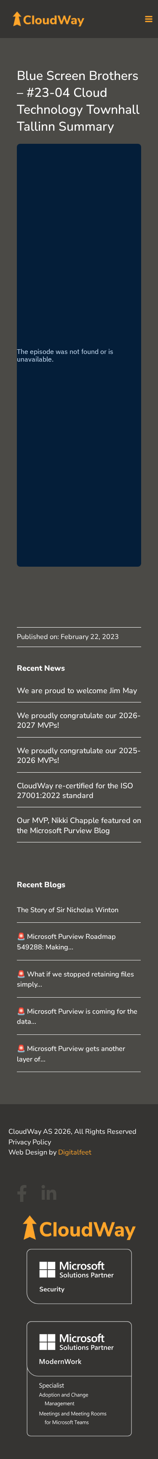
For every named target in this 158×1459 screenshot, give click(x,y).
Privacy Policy (29, 1142)
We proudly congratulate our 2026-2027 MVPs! (79, 720)
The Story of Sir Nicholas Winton (67, 910)
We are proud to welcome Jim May (77, 691)
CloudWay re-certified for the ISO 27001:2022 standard (75, 791)
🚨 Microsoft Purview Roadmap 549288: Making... (66, 942)
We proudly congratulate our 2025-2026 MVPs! (79, 755)
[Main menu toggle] (148, 19)
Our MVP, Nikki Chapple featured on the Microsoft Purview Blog (79, 825)
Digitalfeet (74, 1152)
